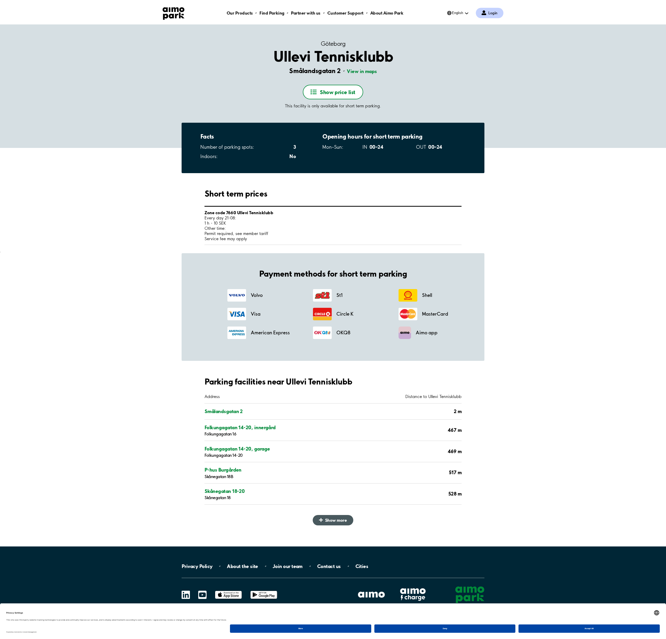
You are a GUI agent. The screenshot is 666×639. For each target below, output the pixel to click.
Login (492, 13)
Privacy (197, 566)
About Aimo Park (387, 13)
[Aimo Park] (173, 12)
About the (242, 566)
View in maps (362, 71)
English (457, 13)
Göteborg (333, 43)
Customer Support (345, 13)
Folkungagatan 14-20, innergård (240, 427)
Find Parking (271, 13)
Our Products (240, 13)
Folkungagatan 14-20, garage (237, 449)
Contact (329, 566)
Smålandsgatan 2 (223, 411)
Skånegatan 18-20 (224, 491)
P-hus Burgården (222, 470)
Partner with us (306, 13)
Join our (288, 566)
